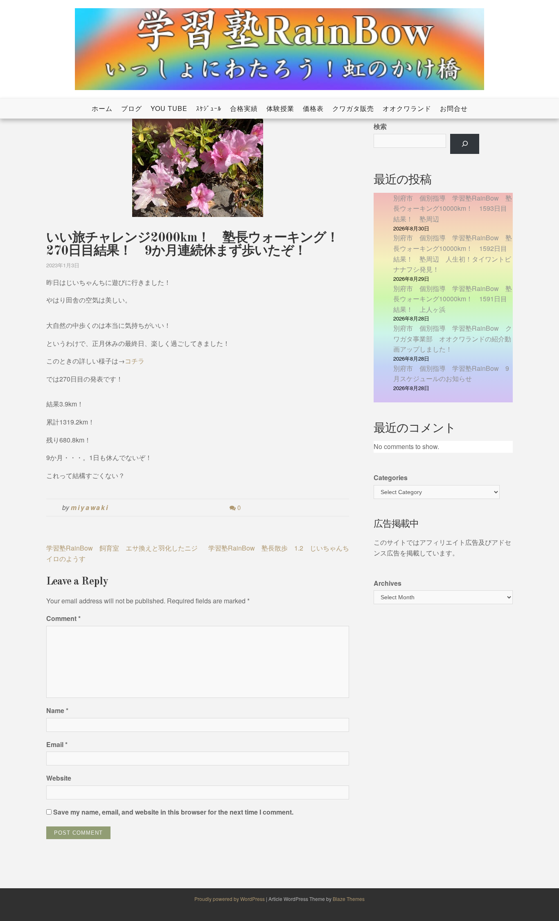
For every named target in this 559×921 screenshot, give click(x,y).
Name (57, 710)
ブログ (131, 108)
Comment (63, 618)
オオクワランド (407, 108)
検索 (380, 126)
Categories (391, 477)
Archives (387, 583)
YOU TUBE (169, 108)
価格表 (313, 108)
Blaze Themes (349, 898)
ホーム (102, 108)
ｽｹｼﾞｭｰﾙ (208, 108)
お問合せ (454, 108)
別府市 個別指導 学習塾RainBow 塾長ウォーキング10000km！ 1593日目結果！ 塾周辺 (452, 208)
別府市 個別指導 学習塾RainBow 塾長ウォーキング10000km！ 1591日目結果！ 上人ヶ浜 (452, 299)
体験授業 (280, 108)
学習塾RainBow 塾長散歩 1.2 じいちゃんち (278, 548)
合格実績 (244, 108)
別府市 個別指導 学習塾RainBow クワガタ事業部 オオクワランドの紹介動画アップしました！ (452, 338)
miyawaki (90, 507)
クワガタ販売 (353, 108)
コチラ (134, 361)
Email (57, 744)
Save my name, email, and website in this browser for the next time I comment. (173, 812)
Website (58, 778)
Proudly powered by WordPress (230, 898)
